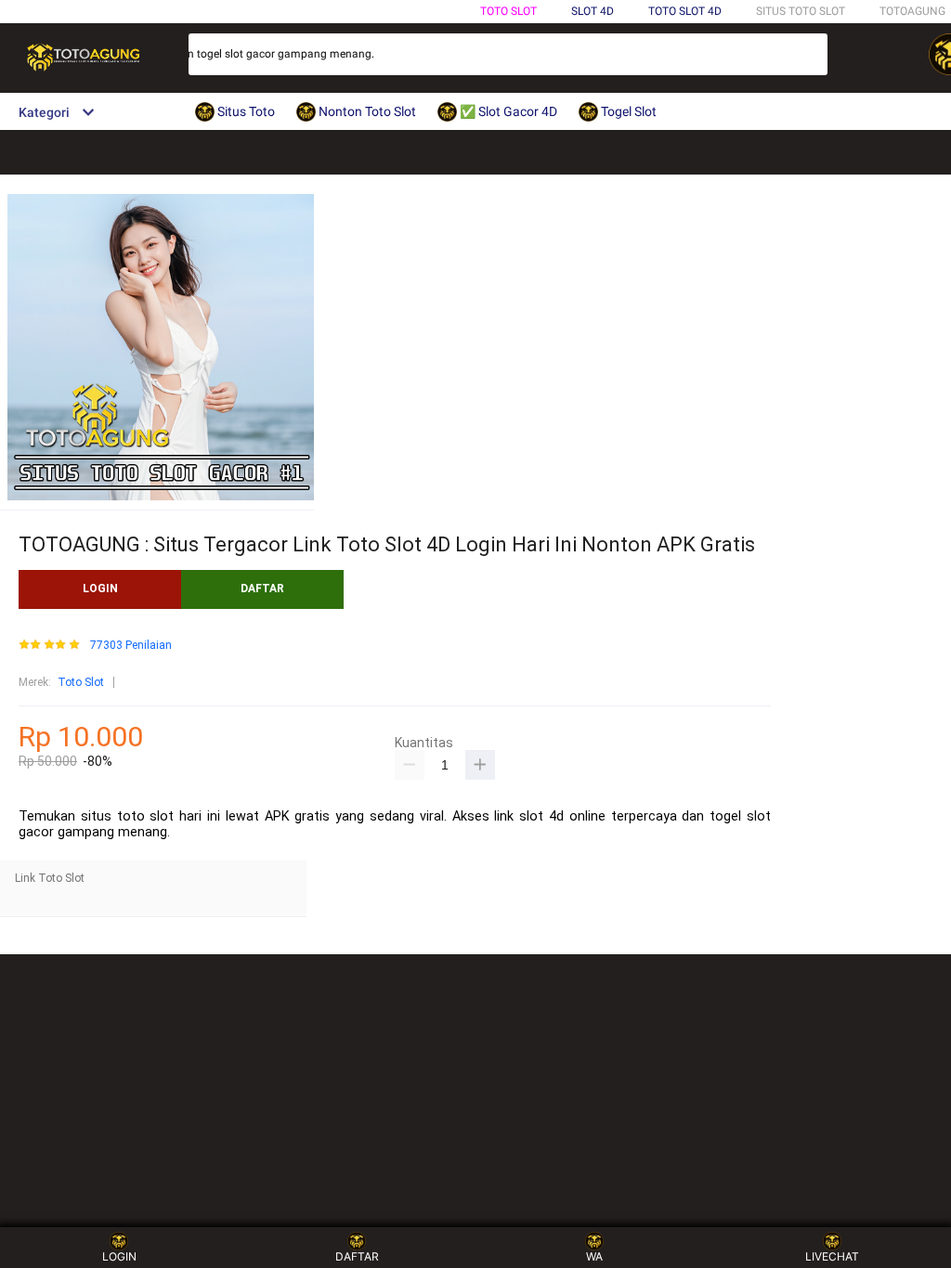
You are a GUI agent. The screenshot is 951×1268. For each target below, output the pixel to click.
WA (594, 1256)
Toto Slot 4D (685, 11)
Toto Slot (508, 11)
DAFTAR (262, 588)
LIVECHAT (832, 1256)
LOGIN (100, 588)
